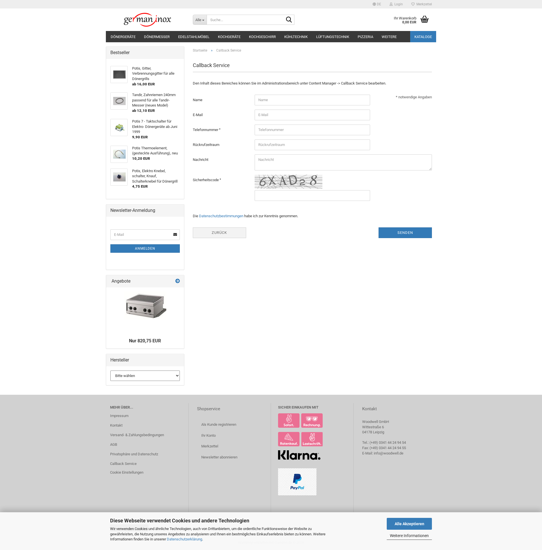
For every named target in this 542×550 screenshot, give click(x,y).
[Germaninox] (147, 19)
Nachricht (200, 160)
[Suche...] (289, 20)
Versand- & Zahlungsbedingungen (137, 435)
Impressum (119, 416)
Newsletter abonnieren (219, 457)
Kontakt (116, 425)
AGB (113, 444)
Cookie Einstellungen (126, 472)
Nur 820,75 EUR (145, 340)
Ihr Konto (208, 435)
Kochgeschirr (262, 37)
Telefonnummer (206, 130)
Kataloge (423, 37)
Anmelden (145, 248)
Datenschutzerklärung (184, 539)
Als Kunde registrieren (218, 424)
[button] (376, 4)
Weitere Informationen (409, 535)
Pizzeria (365, 37)
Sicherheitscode (206, 180)
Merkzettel (423, 4)
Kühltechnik (296, 37)
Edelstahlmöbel (193, 37)
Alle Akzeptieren (409, 524)
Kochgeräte (229, 37)
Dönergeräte (123, 37)
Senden (405, 232)
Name (197, 100)
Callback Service (123, 464)
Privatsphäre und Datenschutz (134, 454)
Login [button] (398, 4)
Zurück (219, 232)
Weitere (389, 37)
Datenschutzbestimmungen (221, 216)
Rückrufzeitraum (206, 145)
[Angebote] (177, 281)
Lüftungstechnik (332, 37)
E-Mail (198, 115)
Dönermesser (157, 37)
